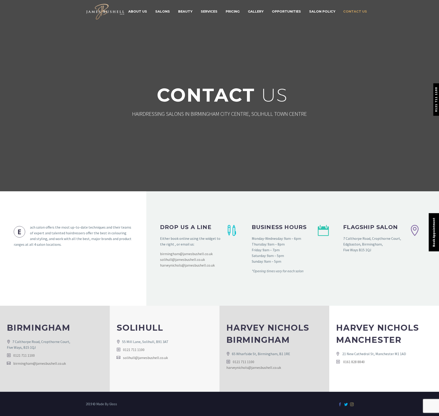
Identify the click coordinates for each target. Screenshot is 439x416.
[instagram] (352, 404)
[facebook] (340, 404)
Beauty (185, 11)
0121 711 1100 (436, 99)
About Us (137, 11)
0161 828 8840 (354, 361)
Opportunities (286, 11)
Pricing (233, 11)
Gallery (256, 11)
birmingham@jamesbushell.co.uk (186, 253)
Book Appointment (434, 232)
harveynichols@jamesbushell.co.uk (187, 265)
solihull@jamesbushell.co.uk (182, 259)
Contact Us (355, 11)
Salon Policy (322, 11)
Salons (162, 11)
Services (209, 11)
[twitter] (346, 404)
